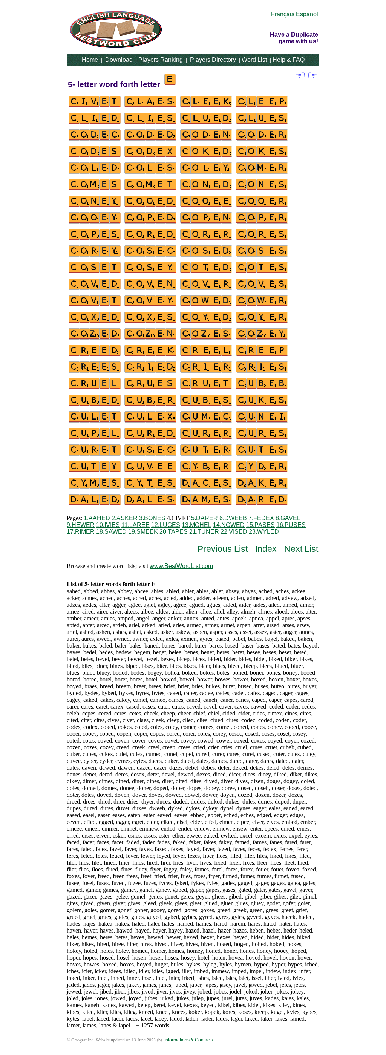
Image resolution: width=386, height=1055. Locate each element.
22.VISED (234, 531)
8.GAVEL (288, 518)
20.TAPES (173, 531)
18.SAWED (111, 531)
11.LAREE (135, 525)
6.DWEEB (233, 518)
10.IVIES (108, 525)
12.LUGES (165, 525)
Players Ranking (160, 60)
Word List (254, 60)
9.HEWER (81, 525)
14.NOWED (229, 525)
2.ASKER (125, 518)
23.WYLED (264, 531)
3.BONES (152, 518)
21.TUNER (204, 531)
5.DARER (204, 518)
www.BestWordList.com (181, 566)
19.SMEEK (143, 531)
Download (119, 60)
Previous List (223, 549)
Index (266, 549)
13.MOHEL (196, 525)
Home (90, 60)
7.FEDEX (261, 518)
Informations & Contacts (188, 1040)
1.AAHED (97, 518)
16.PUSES (291, 525)
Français (282, 14)
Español (307, 14)
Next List (301, 549)
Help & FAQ (289, 60)
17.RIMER (81, 531)
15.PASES (260, 525)
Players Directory (213, 60)
